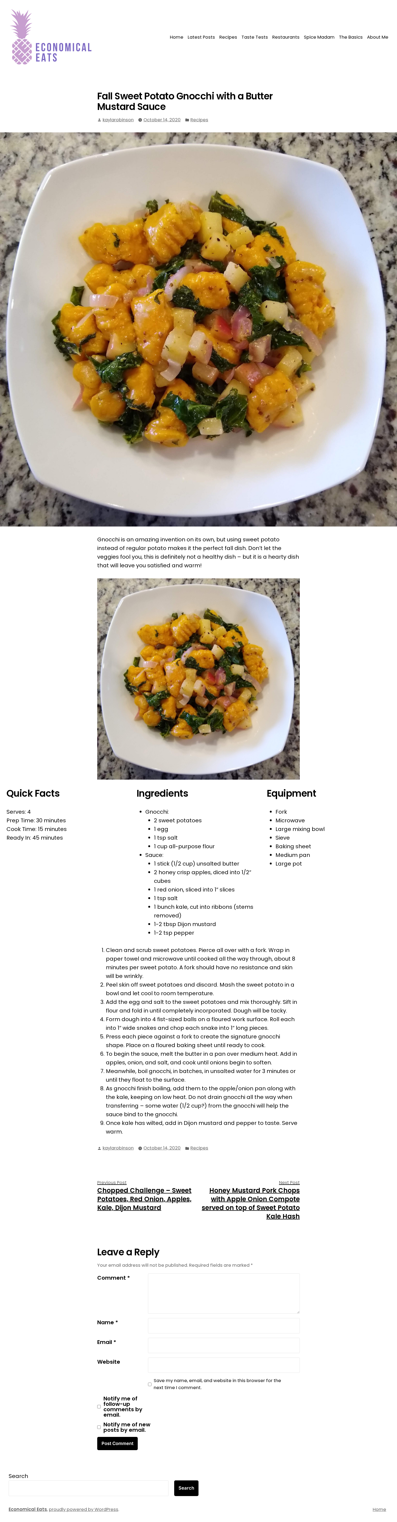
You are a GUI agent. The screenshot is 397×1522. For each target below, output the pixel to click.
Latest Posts (201, 37)
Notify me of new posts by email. (126, 1427)
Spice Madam (319, 37)
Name (107, 1322)
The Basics (351, 37)
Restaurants (286, 37)
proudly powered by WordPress (83, 1509)
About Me (377, 37)
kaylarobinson (118, 120)
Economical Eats (28, 1509)
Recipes (228, 37)
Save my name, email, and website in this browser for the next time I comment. (217, 1384)
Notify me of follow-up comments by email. (122, 1406)
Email (106, 1342)
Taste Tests (254, 37)
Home (176, 37)
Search (18, 1476)
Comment (113, 1278)
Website (108, 1362)
